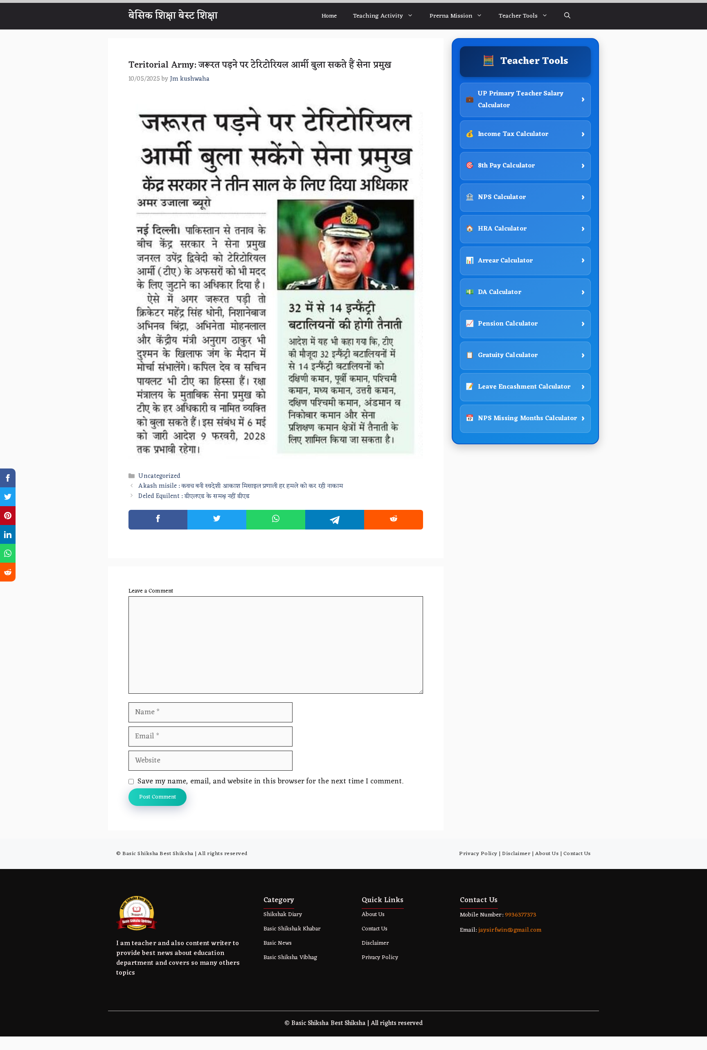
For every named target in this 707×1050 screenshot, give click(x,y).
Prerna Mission (451, 16)
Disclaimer (516, 853)
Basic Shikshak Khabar (291, 929)
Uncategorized (159, 476)
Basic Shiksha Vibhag (290, 958)
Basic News (277, 943)
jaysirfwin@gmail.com (509, 930)
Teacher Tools (518, 16)
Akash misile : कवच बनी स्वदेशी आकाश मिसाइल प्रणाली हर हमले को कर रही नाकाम (240, 486)
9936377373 (519, 915)
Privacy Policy (478, 853)
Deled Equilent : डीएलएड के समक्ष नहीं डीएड (193, 496)
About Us (546, 853)
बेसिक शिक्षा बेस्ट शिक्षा (173, 16)
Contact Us (577, 853)
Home (329, 16)
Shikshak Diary (282, 915)
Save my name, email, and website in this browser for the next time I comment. (270, 781)
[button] (567, 16)
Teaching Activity (378, 16)
